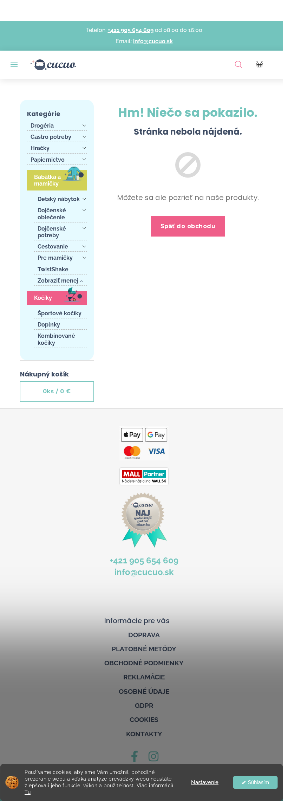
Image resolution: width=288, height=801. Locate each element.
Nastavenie (204, 782)
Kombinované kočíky (56, 339)
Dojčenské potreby (52, 232)
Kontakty (144, 734)
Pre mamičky (55, 257)
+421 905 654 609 (130, 30)
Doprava (144, 635)
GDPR (144, 705)
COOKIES (144, 719)
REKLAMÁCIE (144, 677)
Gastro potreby (51, 137)
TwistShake (53, 269)
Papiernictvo (48, 159)
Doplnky (49, 324)
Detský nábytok (59, 199)
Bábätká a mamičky (47, 180)
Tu (28, 792)
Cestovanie (53, 246)
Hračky (40, 148)
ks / (57, 391)
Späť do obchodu (188, 226)
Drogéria (42, 125)
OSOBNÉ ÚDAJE (144, 691)
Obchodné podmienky (144, 663)
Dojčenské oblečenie (52, 213)
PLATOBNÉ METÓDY (144, 649)
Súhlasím (258, 782)
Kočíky (43, 298)
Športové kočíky (59, 313)
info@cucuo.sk (153, 41)
